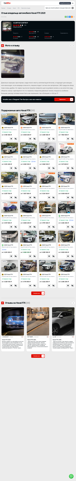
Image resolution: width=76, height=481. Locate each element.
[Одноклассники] (72, 17)
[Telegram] (68, 17)
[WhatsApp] (65, 17)
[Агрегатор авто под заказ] (7, 3)
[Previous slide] (70, 45)
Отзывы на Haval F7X (17, 302)
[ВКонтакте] (70, 17)
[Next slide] (73, 45)
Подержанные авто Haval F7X (18, 110)
